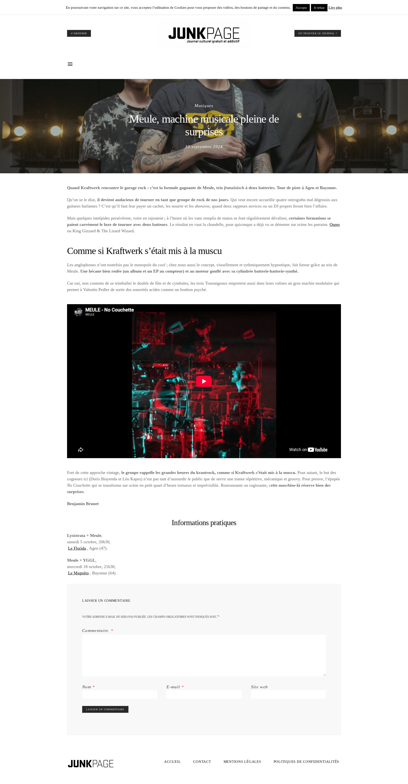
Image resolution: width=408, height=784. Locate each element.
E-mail (175, 686)
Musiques (204, 105)
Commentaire (96, 630)
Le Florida (77, 548)
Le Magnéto (78, 573)
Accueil (172, 761)
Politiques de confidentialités (306, 761)
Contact (202, 761)
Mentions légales (242, 761)
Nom (88, 686)
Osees (335, 224)
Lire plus (335, 7)
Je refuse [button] (319, 7)
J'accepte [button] (301, 7)
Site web (259, 686)
